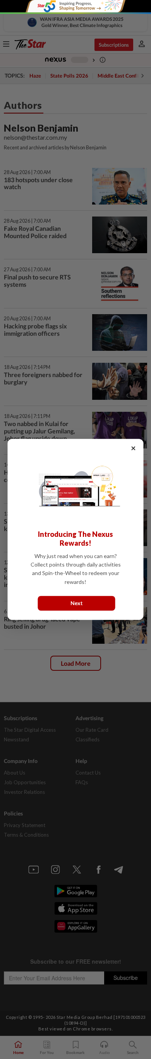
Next (76, 603)
